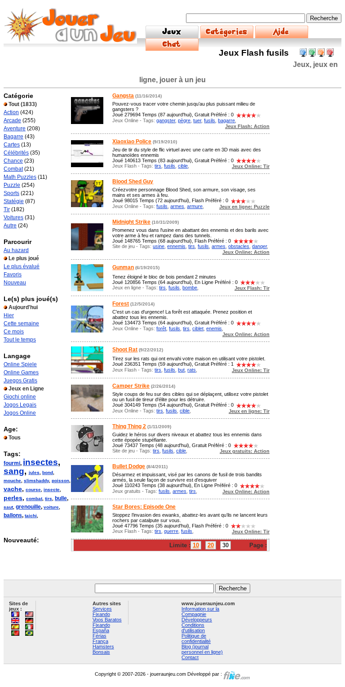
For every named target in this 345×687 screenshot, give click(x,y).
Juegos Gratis (20, 380)
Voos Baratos (107, 619)
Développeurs (196, 619)
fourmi (12, 463)
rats (191, 369)
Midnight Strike (131, 222)
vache (13, 488)
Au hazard (16, 250)
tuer (197, 120)
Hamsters (103, 646)
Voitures (13, 217)
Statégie (14, 201)
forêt (161, 328)
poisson (60, 480)
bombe (189, 287)
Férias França (100, 638)
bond (47, 472)
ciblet (197, 328)
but (181, 369)
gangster (165, 120)
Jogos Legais (20, 405)
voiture (51, 507)
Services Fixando (102, 611)
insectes (40, 462)
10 (196, 545)
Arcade (12, 120)
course (33, 489)
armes (177, 206)
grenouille (28, 507)
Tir (7, 209)
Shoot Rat (124, 349)
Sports (11, 193)
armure (195, 206)
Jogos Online (20, 413)
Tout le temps (20, 340)
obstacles (238, 246)
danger (259, 246)
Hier (9, 315)
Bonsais (101, 652)
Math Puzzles (20, 177)
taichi (31, 515)
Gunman (123, 267)
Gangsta (123, 96)
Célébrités (16, 153)
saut (8, 507)
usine (158, 246)
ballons (13, 515)
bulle (61, 498)
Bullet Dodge (128, 466)
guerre (171, 531)
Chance (13, 161)
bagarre (226, 120)
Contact (190, 657)
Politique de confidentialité (196, 638)
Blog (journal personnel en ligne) (202, 649)
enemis (214, 328)
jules (34, 472)
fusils (209, 120)
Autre (10, 225)
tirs (48, 498)
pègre (184, 120)
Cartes (12, 145)
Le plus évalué (22, 266)
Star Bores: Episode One (144, 507)
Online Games (21, 372)
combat (34, 498)
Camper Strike (131, 386)
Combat (13, 169)
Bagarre (13, 136)
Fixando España (101, 627)
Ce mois (14, 331)
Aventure (15, 128)
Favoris (13, 274)
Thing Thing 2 (129, 426)
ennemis (176, 246)
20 (211, 545)
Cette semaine (21, 323)
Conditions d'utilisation (193, 627)
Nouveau (15, 282)
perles (13, 497)
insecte (52, 489)
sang (14, 471)
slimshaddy (36, 480)
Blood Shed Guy (132, 181)
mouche (12, 480)
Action (11, 112)
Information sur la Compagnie (200, 611)
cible (183, 165)
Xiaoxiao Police (131, 141)
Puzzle (12, 185)
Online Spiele (20, 364)
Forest (120, 304)
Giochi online (20, 397)
